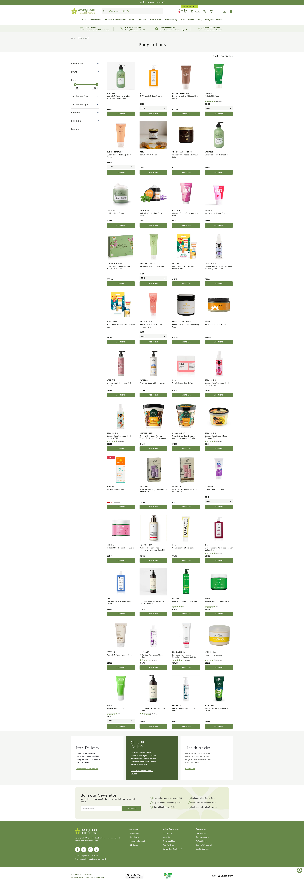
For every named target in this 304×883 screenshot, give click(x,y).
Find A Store (201, 833)
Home (73, 38)
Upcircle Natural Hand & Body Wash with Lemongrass (119, 97)
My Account (134, 833)
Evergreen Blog (169, 841)
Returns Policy (100, 877)
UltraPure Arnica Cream (214, 489)
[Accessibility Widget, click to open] (299, 870)
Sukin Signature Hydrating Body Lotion (152, 709)
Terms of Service (202, 837)
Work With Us (168, 845)
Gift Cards (133, 845)
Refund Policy (201, 841)
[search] (104, 11)
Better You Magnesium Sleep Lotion (151, 656)
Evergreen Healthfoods (83, 874)
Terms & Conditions (77, 877)
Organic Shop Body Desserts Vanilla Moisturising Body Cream (153, 437)
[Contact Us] (204, 11)
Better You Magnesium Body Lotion (183, 709)
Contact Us (167, 833)
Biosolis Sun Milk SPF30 (116, 489)
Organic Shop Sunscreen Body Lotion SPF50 (217, 384)
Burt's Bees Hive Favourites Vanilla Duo (121, 325)
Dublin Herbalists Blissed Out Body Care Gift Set (119, 267)
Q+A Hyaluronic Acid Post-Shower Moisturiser (219, 549)
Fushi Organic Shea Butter (215, 324)
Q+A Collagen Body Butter (182, 383)
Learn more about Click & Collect (142, 772)
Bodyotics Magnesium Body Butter (151, 214)
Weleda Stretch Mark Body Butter (120, 548)
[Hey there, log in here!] (181, 11)
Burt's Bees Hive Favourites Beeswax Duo (183, 267)
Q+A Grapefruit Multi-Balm (183, 548)
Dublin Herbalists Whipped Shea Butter (185, 97)
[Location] (211, 11)
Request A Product (137, 841)
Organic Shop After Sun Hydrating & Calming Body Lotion (218, 267)
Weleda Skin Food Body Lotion (184, 601)
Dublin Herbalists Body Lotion (152, 266)
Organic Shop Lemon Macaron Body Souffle (217, 437)
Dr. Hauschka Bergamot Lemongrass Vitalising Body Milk (153, 549)
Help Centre (134, 837)
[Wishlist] (217, 11)
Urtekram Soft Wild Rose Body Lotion (119, 384)
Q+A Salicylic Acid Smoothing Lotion (119, 602)
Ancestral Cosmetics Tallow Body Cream (185, 325)
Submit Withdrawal (204, 845)
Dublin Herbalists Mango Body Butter (119, 156)
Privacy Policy (89, 877)
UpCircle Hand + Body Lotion (216, 155)
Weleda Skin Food (212, 96)
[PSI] (168, 878)
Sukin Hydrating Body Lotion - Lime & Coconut (152, 602)
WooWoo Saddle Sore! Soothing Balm (185, 214)
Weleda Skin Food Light (116, 708)
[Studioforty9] (222, 876)
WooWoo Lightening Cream (216, 213)
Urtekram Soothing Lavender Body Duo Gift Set (153, 490)
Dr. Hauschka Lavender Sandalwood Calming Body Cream (186, 656)
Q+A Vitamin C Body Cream (151, 96)
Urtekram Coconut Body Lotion (152, 383)
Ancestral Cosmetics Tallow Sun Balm (185, 156)
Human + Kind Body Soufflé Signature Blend (151, 325)
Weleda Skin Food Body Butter (217, 601)
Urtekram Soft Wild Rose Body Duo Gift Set (184, 490)
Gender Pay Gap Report (172, 849)
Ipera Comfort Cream (148, 155)
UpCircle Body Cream (115, 213)
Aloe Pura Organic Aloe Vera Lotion (216, 709)
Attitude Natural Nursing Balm (119, 655)
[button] (219, 101)
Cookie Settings (202, 849)
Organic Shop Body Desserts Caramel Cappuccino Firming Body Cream (184, 437)
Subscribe (131, 808)
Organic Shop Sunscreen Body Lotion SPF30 (119, 437)
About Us (166, 837)
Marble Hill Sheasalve (213, 655)
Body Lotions (83, 38)
